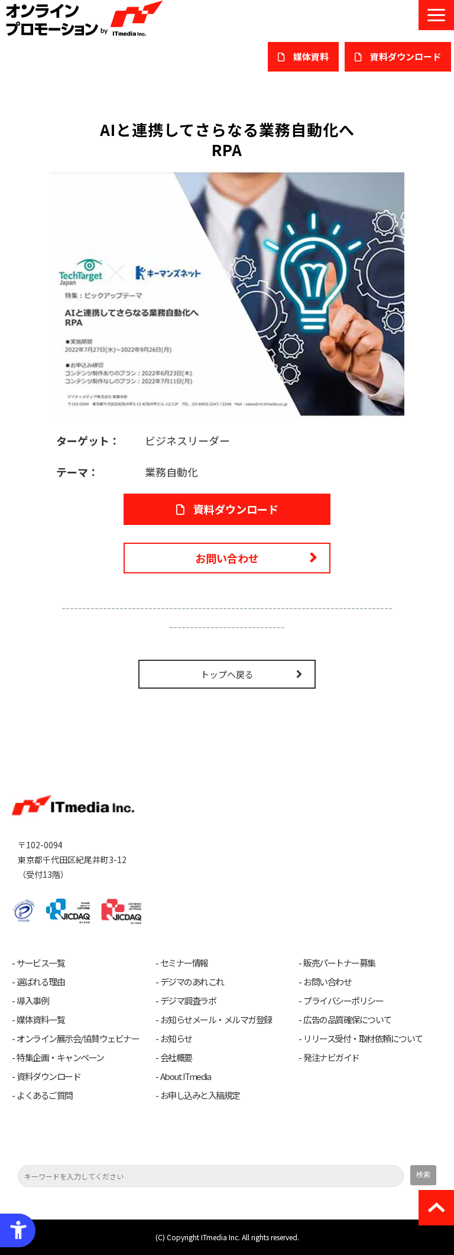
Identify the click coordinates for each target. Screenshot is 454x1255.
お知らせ (176, 1038)
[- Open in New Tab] (227, 292)
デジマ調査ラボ (188, 1000)
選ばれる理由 (40, 982)
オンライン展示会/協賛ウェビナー (78, 1038)
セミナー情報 (184, 963)
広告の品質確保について (347, 1019)
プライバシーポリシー (343, 1000)
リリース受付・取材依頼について (363, 1038)
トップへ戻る (227, 674)
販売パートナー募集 (339, 963)
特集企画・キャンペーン (60, 1057)
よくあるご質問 (45, 1095)
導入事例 (32, 1000)
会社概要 (176, 1057)
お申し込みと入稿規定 (200, 1095)
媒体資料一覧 (40, 1019)
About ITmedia (185, 1076)
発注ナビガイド (331, 1057)
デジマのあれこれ (192, 982)
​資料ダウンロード (405, 56)
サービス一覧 (40, 963)
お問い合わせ (227, 558)
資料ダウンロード (235, 509)
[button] (436, 15)
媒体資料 (311, 56)
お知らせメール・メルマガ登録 (216, 1019)
